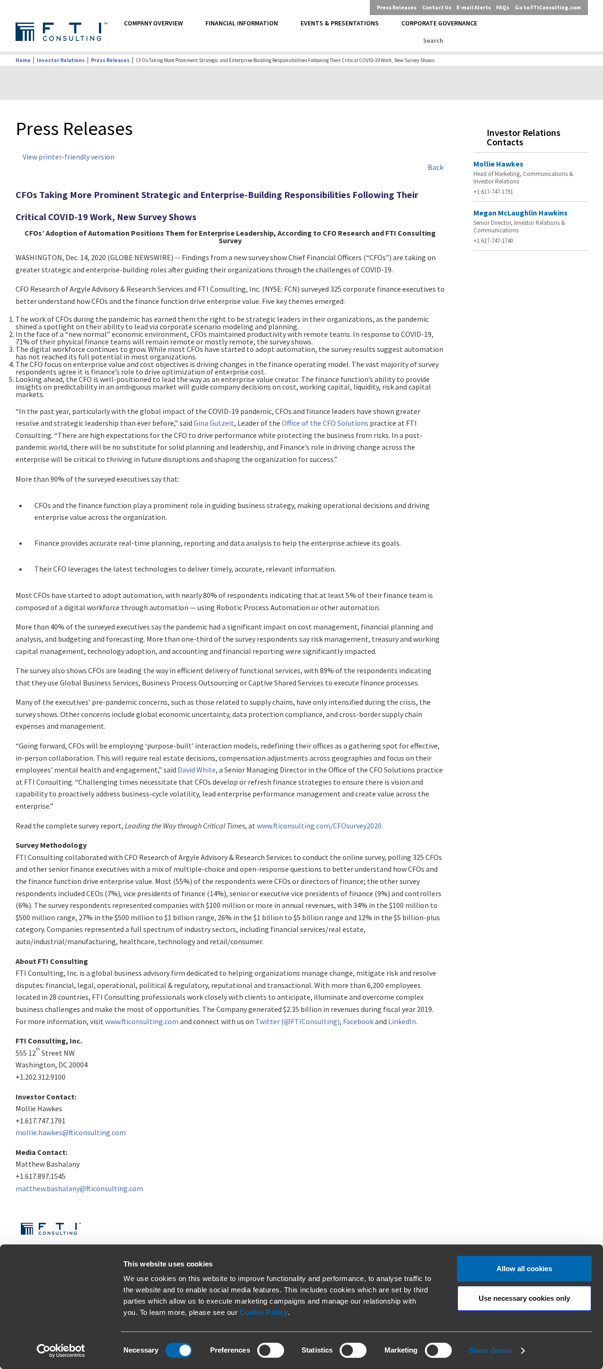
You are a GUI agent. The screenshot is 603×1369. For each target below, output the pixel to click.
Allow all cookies (524, 1269)
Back (435, 167)
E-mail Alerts (473, 7)
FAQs (502, 7)
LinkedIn (402, 1021)
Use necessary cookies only (524, 1298)
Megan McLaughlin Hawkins (520, 212)
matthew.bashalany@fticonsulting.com (79, 1188)
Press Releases (396, 7)
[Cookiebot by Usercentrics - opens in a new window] (61, 1351)
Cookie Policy (264, 1312)
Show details (490, 1350)
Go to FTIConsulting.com (548, 7)
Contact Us (436, 7)
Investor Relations (61, 60)
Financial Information (241, 23)
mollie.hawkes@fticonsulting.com (71, 1132)
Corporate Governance (439, 23)
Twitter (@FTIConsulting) (297, 1021)
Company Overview (153, 23)
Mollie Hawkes (498, 163)
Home (23, 60)
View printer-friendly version (68, 156)
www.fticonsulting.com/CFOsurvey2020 (319, 825)
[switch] (270, 1350)
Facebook (358, 1021)
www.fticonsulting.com (142, 1021)
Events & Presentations (340, 23)
